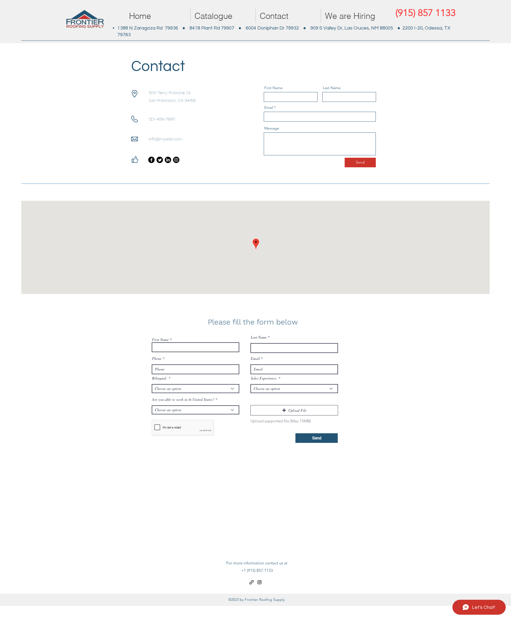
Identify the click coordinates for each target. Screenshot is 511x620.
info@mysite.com (165, 139)
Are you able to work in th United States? (183, 399)
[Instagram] (176, 160)
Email (268, 107)
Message (271, 128)
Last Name (332, 88)
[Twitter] (159, 160)
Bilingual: (159, 378)
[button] (294, 410)
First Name (273, 88)
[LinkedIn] (168, 160)
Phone (157, 358)
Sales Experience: (264, 378)
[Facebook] (151, 160)
